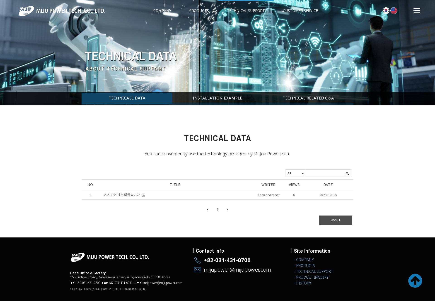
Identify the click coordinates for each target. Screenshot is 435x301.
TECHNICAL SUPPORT (246, 10)
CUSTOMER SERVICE (300, 10)
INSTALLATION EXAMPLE (217, 98)
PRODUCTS (199, 10)
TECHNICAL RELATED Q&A (308, 98)
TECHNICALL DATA (127, 98)
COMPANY (162, 10)
